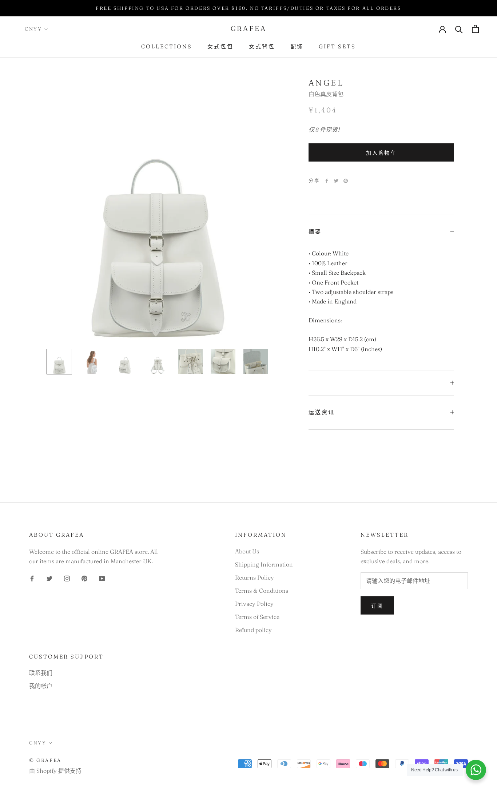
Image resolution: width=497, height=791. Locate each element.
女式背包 (262, 46)
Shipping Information (264, 564)
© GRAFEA (45, 760)
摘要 (315, 231)
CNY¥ (33, 29)
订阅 (377, 606)
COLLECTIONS (166, 46)
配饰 (296, 46)
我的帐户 (40, 685)
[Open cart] (475, 29)
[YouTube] (102, 578)
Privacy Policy (254, 603)
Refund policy (253, 629)
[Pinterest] (345, 181)
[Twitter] (336, 181)
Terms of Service (257, 616)
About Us (247, 551)
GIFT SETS (337, 46)
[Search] (459, 29)
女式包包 (220, 46)
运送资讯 (322, 412)
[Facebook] (327, 181)
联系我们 (40, 672)
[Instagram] (67, 578)
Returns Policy (254, 577)
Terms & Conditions (261, 590)
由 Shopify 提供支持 (55, 770)
